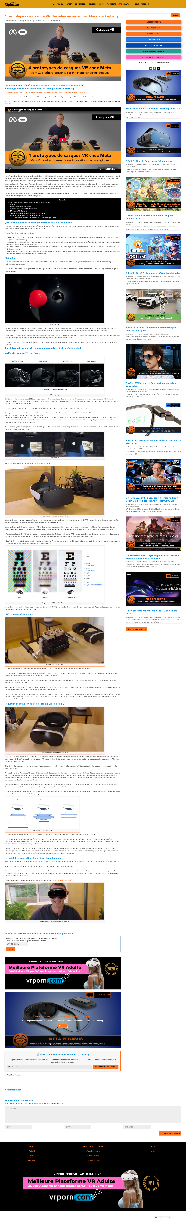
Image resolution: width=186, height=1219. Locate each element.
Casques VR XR (55, 20)
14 (71, 1044)
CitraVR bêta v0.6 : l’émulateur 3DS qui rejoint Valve (153, 273)
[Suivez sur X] (158, 68)
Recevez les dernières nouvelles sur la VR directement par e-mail (33, 217)
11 (66, 1044)
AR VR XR (45, 20)
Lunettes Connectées (166, 389)
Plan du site (32, 1160)
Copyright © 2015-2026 (93, 1160)
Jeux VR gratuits (139, 278)
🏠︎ (54, 4)
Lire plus (62, 1026)
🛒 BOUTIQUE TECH (140, 4)
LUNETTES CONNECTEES (76, 4)
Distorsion (11, 204)
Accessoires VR (157, 164)
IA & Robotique (164, 334)
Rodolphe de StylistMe (15, 20)
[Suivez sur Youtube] (150, 68)
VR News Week (135, 506)
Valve (127, 506)
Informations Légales (93, 1151)
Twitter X (32, 1151)
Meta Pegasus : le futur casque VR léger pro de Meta (62, 1016)
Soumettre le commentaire (170, 1133)
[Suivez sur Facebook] (154, 68)
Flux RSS (32, 1156)
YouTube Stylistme (65, 92)
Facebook (32, 1146)
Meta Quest (170, 504)
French (159, 1217)
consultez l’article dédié (63, 880)
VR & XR (60, 4)
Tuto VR (131, 224)
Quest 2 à (28, 92)
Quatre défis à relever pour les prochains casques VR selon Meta (28, 202)
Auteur (153, 1151)
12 (68, 1044)
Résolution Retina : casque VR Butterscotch (22, 209)
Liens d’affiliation (93, 1156)
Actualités (37, 20)
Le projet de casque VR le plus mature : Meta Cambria (25, 215)
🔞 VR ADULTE (123, 4)
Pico (175, 504)
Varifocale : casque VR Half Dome (19, 206)
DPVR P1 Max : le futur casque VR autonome (149, 161)
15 (73, 1044)
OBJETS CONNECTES (96, 4)
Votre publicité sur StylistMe (93, 1146)
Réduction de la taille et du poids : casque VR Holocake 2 (26, 213)
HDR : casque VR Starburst (17, 211)
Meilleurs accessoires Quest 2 (46, 92)
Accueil (153, 1146)
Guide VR (169, 222)
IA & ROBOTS (111, 4)
